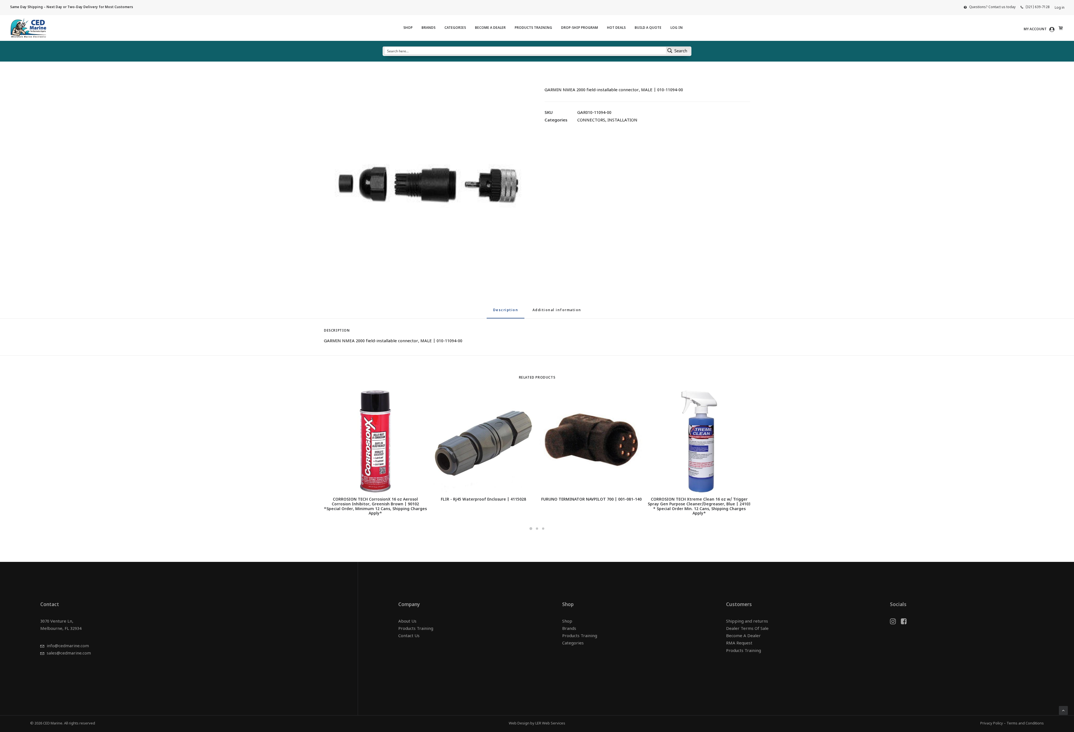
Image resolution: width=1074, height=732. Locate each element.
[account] (1040, 29)
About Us (407, 621)
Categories (455, 28)
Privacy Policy (991, 723)
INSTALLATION (622, 120)
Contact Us (409, 636)
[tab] (557, 313)
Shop (408, 28)
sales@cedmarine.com (69, 653)
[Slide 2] (537, 528)
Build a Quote (648, 28)
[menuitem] (990, 7)
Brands (428, 28)
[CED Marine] (28, 28)
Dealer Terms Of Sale (747, 629)
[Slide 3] (543, 528)
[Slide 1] (531, 528)
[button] (426, 184)
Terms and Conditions (1025, 723)
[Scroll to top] (1063, 710)
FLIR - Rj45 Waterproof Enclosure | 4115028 (483, 499)
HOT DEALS (616, 28)
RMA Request (739, 643)
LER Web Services (550, 723)
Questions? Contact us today (992, 7)
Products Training (533, 28)
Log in (1059, 8)
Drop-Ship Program (579, 28)
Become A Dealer (490, 28)
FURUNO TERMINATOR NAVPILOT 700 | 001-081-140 (591, 499)
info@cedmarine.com (68, 646)
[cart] (1060, 28)
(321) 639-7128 (1038, 7)
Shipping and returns (747, 621)
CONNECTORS (591, 120)
